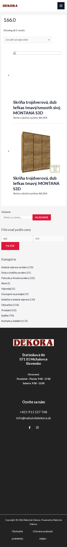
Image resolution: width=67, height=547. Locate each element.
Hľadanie (6, 212)
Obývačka (6, 305)
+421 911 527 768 (33, 412)
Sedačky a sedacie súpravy (15, 299)
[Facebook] (29, 427)
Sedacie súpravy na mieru (14, 267)
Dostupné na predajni (12, 294)
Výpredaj (6, 288)
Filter (10, 245)
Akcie (4, 283)
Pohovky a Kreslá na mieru (15, 278)
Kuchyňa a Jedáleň (11, 321)
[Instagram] (37, 427)
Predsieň (6, 310)
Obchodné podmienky (17, 535)
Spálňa (4, 315)
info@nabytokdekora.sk (33, 418)
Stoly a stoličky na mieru (14, 272)
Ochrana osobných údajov (43, 535)
